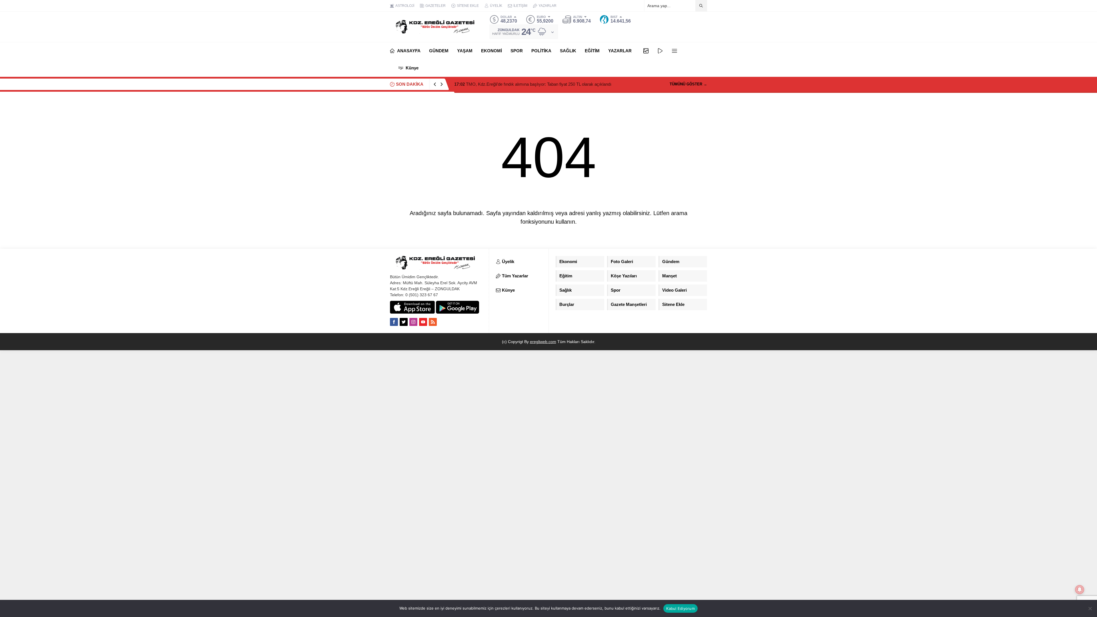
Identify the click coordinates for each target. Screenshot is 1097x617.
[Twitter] (404, 322)
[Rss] (433, 322)
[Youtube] (423, 322)
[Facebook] (394, 322)
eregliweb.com (543, 341)
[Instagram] (413, 322)
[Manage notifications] (1079, 589)
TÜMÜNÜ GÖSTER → (688, 84)
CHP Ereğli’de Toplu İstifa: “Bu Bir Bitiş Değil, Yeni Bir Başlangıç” (520, 84)
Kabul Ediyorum (680, 608)
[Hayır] (1090, 608)
